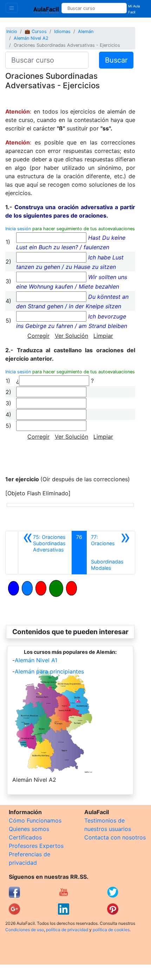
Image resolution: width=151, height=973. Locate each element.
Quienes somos (29, 828)
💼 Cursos (36, 31)
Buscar (116, 60)
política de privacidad (67, 929)
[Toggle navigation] (12, 8)
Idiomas (62, 31)
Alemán (85, 31)
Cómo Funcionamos (35, 820)
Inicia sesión (18, 228)
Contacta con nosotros (115, 837)
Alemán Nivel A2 (31, 38)
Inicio (11, 31)
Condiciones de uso (24, 929)
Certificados (25, 837)
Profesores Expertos (36, 845)
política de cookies (111, 929)
